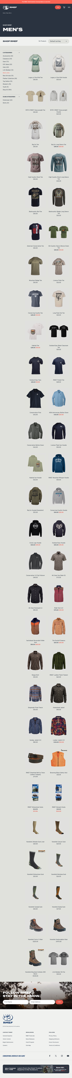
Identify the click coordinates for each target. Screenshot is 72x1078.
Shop (7, 13)
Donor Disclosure (54, 1042)
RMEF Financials (30, 1036)
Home (4, 13)
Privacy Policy (53, 1036)
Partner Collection (10, 78)
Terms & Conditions (54, 1045)
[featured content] (36, 1069)
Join (58, 7)
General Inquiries (7, 1036)
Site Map (28, 1045)
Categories (7, 52)
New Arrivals (8, 76)
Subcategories (9, 97)
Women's (7, 84)
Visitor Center (7, 1039)
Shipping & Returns (54, 1039)
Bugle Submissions (8, 1042)
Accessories (8, 56)
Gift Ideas (7, 64)
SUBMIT (59, 1002)
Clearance (7, 59)
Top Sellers (7, 81)
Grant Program (30, 1042)
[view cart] (64, 7)
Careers (5, 1045)
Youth (6, 87)
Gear (6, 62)
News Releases (30, 1039)
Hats (6, 67)
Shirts (6, 103)
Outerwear (7, 100)
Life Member (8, 70)
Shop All (7, 90)
